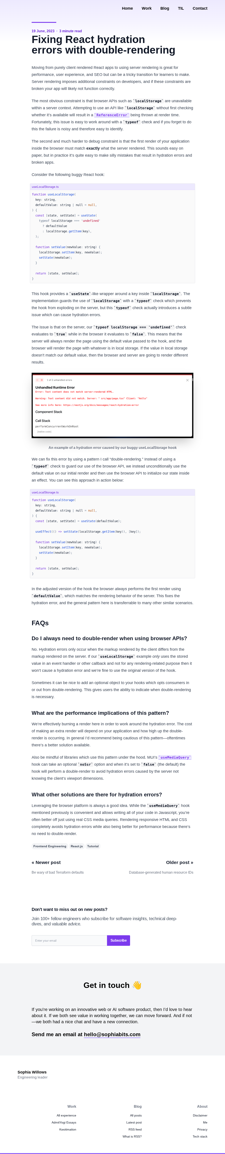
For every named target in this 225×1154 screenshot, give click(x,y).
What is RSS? (132, 1136)
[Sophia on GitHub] (40, 8)
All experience (66, 1115)
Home (127, 8)
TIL (181, 8)
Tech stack (200, 1136)
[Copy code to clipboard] (191, 186)
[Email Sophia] (21, 8)
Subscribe (119, 940)
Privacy (202, 1129)
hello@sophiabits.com (112, 1034)
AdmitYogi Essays (64, 1122)
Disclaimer (200, 1115)
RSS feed (135, 1129)
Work (147, 8)
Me (205, 1122)
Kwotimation (67, 1129)
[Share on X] (190, 31)
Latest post (134, 1122)
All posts (136, 1115)
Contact (200, 8)
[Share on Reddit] (183, 31)
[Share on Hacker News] (176, 31)
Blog (164, 8)
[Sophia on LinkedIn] (30, 8)
